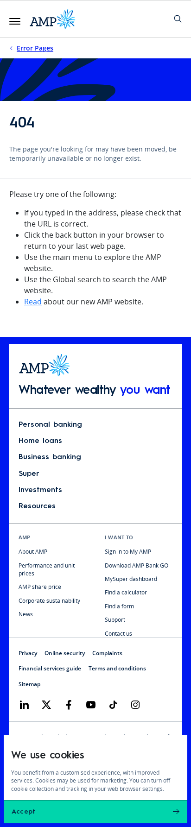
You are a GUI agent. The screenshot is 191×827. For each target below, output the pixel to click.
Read (33, 302)
